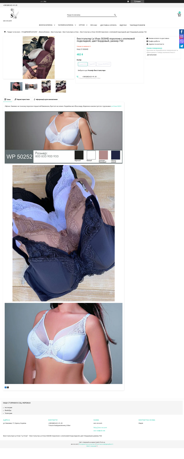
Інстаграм (8, 407)
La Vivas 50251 (116, 106)
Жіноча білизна (45, 25)
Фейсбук (8, 410)
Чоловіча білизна (65, 25)
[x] (8, 388)
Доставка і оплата (108, 25)
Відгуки (123, 25)
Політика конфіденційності (104, 444)
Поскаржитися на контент (87, 444)
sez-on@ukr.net (99, 431)
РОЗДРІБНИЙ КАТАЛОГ (29, 32)
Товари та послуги (13, 32)
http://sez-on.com (100, 427)
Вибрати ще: (91, 70)
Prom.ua (102, 442)
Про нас (93, 25)
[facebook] (5, 388)
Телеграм (8, 413)
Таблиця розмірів (137, 25)
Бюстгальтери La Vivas (71, 32)
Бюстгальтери (56, 32)
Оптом (82, 25)
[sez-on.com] (13, 13)
